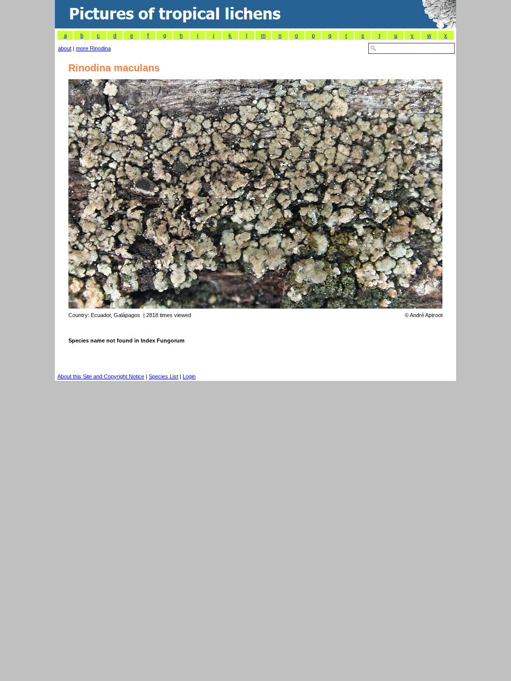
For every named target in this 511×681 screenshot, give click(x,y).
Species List (163, 376)
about (64, 48)
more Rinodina (93, 48)
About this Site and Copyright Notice (100, 376)
